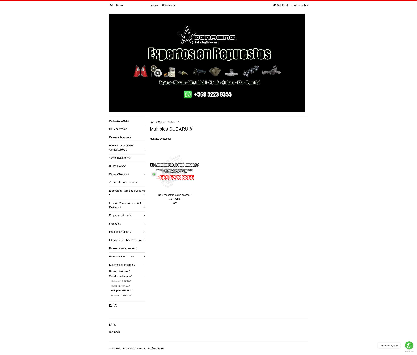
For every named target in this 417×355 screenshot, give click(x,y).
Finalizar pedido (299, 5)
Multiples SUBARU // (122, 290)
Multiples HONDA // (120, 286)
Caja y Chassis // (127, 174)
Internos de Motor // (127, 231)
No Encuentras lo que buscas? (174, 194)
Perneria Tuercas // (120, 137)
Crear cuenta (169, 5)
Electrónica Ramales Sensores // (127, 192)
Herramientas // (118, 129)
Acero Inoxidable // (120, 157)
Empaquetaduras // (127, 215)
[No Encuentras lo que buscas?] (174, 171)
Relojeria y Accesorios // (123, 248)
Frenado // (127, 223)
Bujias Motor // (117, 166)
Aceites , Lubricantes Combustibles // (127, 147)
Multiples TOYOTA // (121, 295)
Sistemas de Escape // (127, 264)
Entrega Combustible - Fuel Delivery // (127, 205)
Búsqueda (114, 331)
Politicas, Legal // (119, 120)
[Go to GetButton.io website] (409, 352)
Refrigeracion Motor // (127, 256)
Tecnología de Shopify (154, 348)
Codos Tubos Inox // (119, 271)
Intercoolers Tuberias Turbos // (127, 240)
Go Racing (138, 348)
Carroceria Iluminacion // (123, 182)
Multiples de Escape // (127, 276)
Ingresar (154, 5)
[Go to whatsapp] (409, 345)
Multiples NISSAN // (121, 281)
